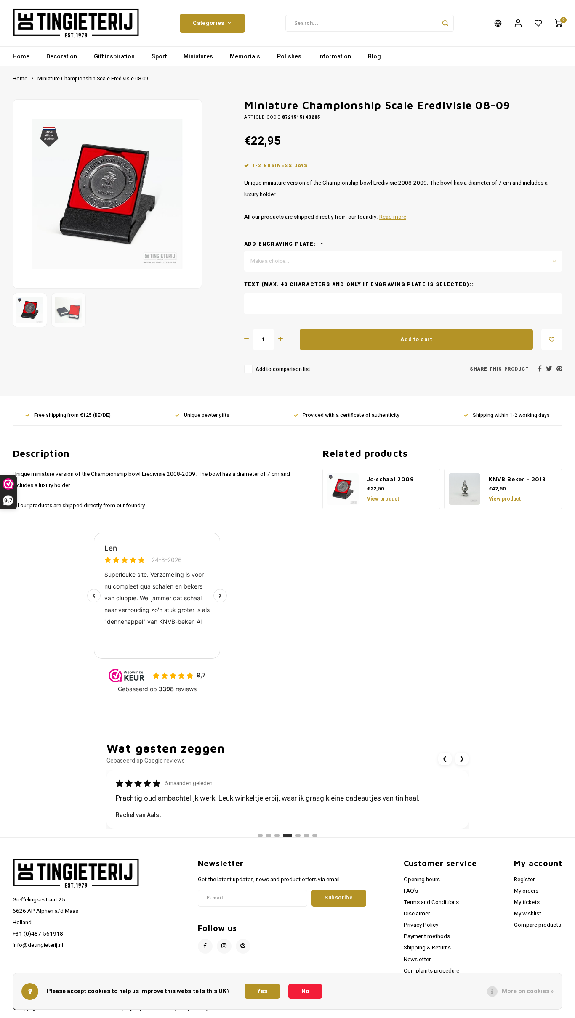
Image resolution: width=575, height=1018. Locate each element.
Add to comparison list (283, 369)
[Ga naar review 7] (314, 835)
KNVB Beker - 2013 (517, 479)
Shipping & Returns (427, 948)
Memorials (245, 56)
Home (21, 56)
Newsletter (417, 959)
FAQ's (411, 891)
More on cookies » (528, 991)
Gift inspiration (114, 56)
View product (383, 499)
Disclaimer (417, 913)
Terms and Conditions (431, 902)
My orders (526, 891)
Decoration (61, 56)
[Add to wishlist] (551, 339)
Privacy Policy (421, 925)
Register (524, 879)
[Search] (445, 23)
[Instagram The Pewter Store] (224, 946)
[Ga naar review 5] (298, 835)
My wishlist (527, 913)
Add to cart (416, 339)
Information (334, 56)
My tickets (527, 902)
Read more (392, 217)
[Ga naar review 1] (260, 835)
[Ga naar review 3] (277, 835)
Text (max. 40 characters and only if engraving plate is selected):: (359, 284)
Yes (262, 991)
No (305, 991)
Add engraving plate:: (283, 244)
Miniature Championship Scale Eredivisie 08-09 (92, 78)
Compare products (537, 925)
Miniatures (198, 56)
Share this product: (500, 369)
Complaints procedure (431, 971)
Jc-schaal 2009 (390, 479)
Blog (374, 56)
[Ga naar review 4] (287, 835)
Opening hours (422, 879)
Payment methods (427, 936)
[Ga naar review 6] (306, 835)
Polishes (289, 56)
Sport (159, 56)
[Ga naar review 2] (268, 835)
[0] (558, 23)
